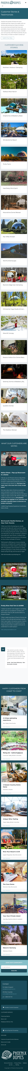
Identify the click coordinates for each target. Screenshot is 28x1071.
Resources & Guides (5, 1042)
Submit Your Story (8, 38)
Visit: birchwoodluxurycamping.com (11, 554)
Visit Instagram (7, 793)
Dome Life (3, 1044)
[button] (14, 1065)
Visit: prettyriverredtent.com (8, 629)
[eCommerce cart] (25, 2)
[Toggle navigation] (2, 5)
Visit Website (6, 726)
